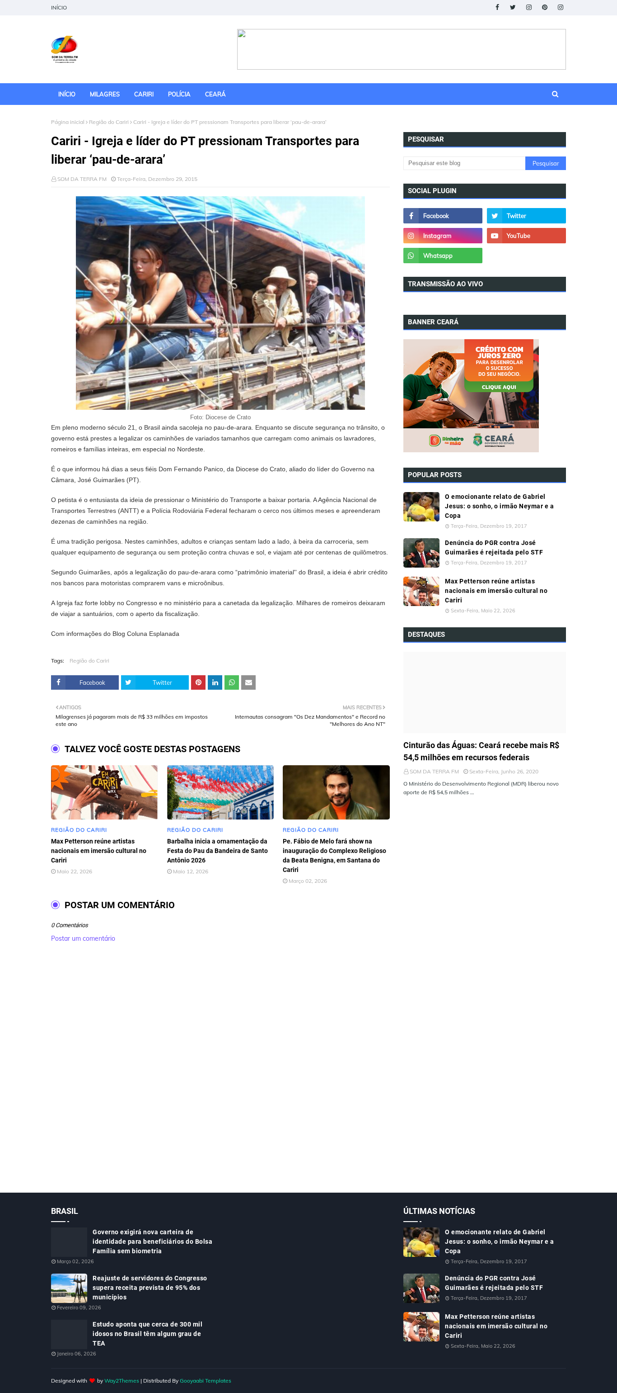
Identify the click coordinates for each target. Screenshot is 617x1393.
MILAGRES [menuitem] (105, 94)
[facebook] (497, 7)
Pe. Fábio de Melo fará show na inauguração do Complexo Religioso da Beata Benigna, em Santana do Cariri (334, 855)
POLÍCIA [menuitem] (179, 94)
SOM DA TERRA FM (82, 178)
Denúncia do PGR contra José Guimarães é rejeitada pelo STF (494, 547)
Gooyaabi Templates (205, 1380)
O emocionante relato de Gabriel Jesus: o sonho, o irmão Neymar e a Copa (499, 506)
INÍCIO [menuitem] (66, 94)
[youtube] (526, 235)
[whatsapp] (442, 255)
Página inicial (67, 121)
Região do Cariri (109, 121)
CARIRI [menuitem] (144, 94)
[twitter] (513, 7)
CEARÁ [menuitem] (215, 94)
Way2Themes (121, 1380)
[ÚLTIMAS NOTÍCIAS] (484, 692)
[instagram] (528, 7)
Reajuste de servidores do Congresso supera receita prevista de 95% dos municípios (150, 1288)
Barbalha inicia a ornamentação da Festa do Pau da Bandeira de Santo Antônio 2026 (217, 851)
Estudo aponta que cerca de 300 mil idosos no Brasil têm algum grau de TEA (147, 1334)
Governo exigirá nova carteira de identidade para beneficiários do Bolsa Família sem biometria (152, 1241)
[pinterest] (544, 7)
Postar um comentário (83, 938)
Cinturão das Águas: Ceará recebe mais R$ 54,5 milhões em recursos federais (481, 751)
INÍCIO (59, 7)
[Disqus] (220, 1077)
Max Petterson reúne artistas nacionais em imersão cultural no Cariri (98, 851)
